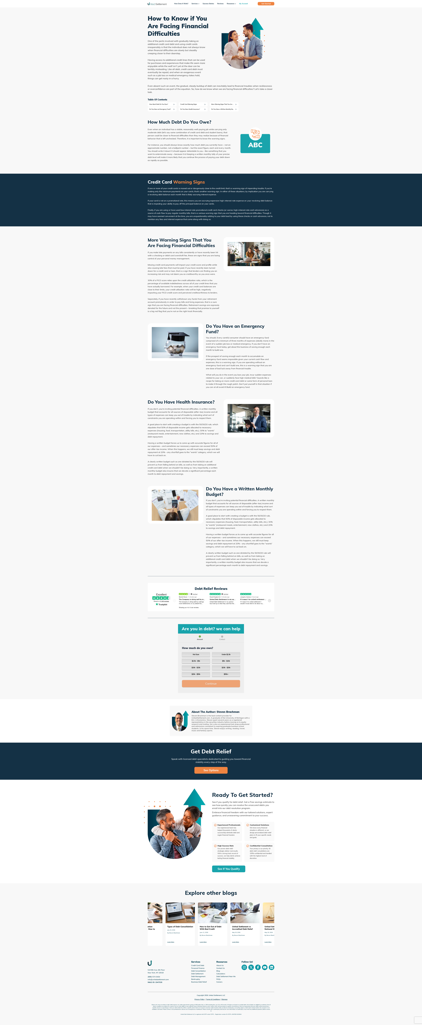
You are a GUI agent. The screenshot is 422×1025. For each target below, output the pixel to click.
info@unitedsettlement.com (158, 979)
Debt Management (198, 976)
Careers (219, 982)
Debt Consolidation (198, 971)
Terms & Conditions (213, 999)
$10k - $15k (196, 668)
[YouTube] (264, 967)
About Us (220, 965)
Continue (211, 683)
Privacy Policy (200, 999)
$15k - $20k (226, 668)
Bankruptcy (195, 979)
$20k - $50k (196, 674)
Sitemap (224, 999)
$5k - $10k (226, 661)
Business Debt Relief (199, 982)
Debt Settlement (197, 974)
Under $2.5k (226, 654)
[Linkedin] (271, 967)
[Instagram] (244, 967)
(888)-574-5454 (154, 977)
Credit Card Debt (197, 965)
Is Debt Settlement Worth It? (256, 904)
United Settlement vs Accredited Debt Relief (161, 905)
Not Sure (196, 654)
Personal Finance (197, 968)
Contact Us (220, 968)
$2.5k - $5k (196, 661)
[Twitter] (251, 967)
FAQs (218, 979)
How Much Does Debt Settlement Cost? (226, 905)
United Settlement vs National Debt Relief (194, 905)
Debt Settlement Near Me (226, 976)
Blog (218, 971)
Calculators (220, 974)
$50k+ (226, 674)
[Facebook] (258, 967)
